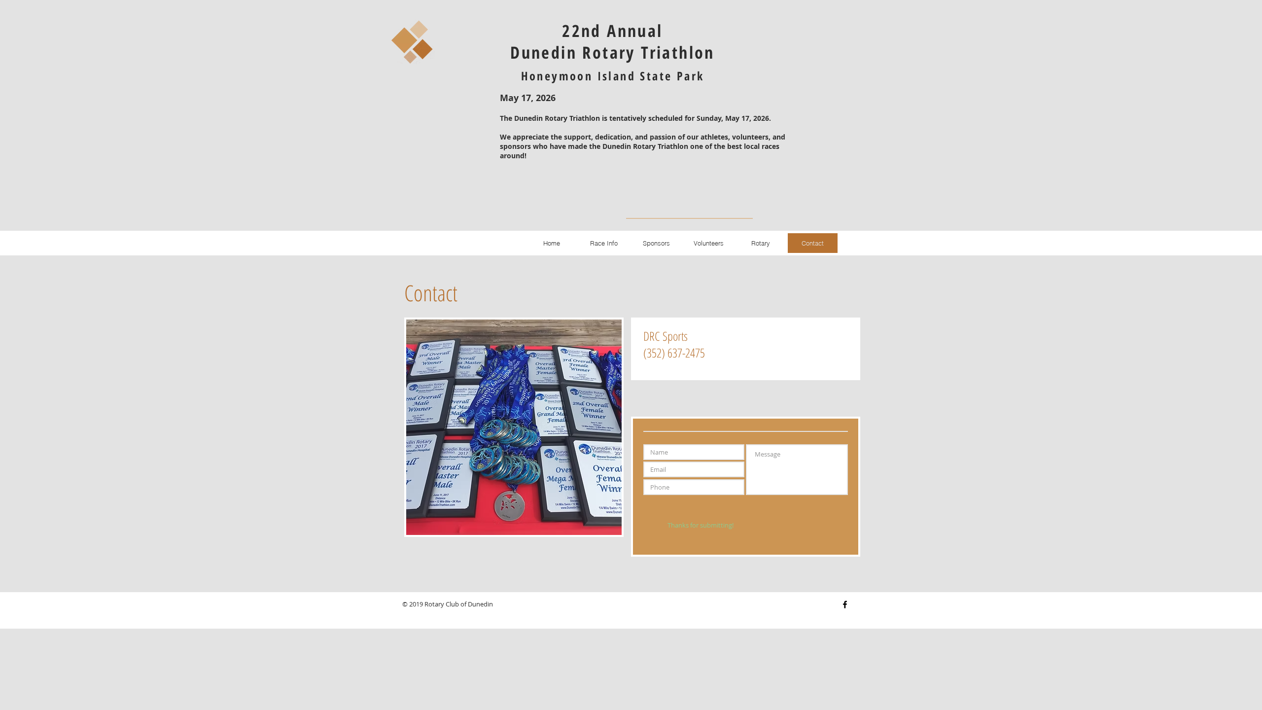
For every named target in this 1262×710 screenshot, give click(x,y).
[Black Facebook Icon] (845, 604)
